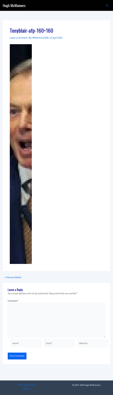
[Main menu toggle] (107, 5)
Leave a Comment (18, 38)
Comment (13, 301)
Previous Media (12, 277)
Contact (26, 389)
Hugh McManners (14, 5)
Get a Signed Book (27, 385)
